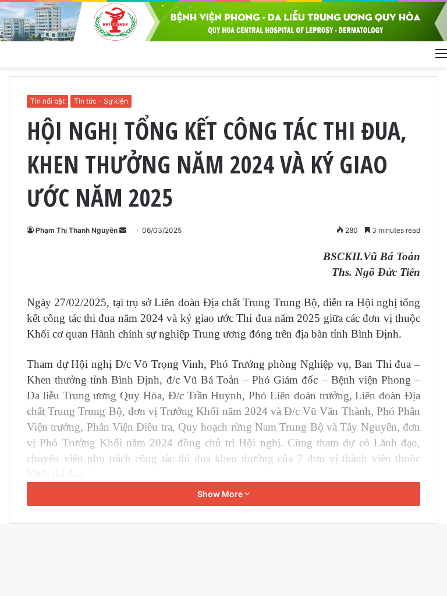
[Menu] (441, 53)
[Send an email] (122, 230)
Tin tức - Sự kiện (101, 101)
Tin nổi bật (47, 101)
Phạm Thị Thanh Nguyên (77, 230)
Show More (220, 494)
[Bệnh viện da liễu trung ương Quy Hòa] (223, 21)
